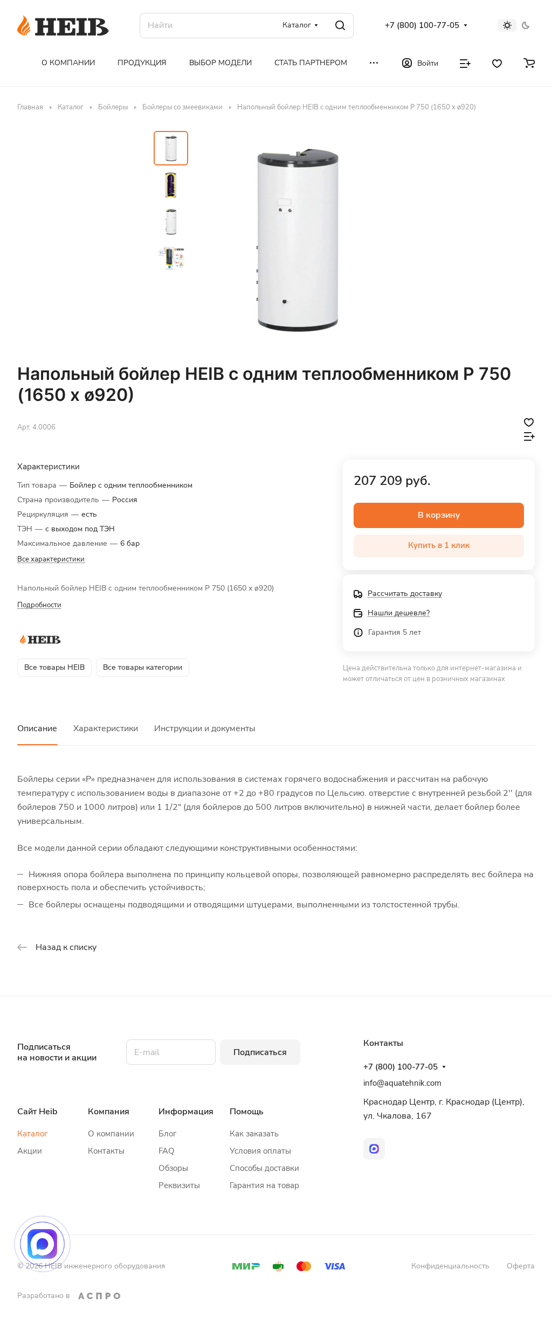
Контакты (106, 1151)
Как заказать (254, 1133)
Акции (29, 1151)
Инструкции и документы (205, 728)
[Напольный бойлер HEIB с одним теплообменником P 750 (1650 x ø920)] (296, 237)
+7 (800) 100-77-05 (422, 25)
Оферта (521, 1266)
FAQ (166, 1151)
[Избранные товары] (497, 62)
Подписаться (260, 1052)
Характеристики (105, 728)
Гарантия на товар (264, 1185)
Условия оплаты (260, 1151)
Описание (37, 728)
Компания (108, 1112)
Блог (167, 1133)
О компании (111, 1133)
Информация (185, 1112)
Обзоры (173, 1168)
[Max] (374, 1149)
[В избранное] (529, 422)
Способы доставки (264, 1168)
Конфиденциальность (450, 1266)
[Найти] (340, 25)
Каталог (32, 1133)
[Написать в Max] (42, 1244)
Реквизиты (179, 1185)
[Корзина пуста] (529, 62)
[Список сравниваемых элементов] (465, 62)
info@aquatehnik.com (402, 1083)
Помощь (247, 1112)
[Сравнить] (529, 436)
